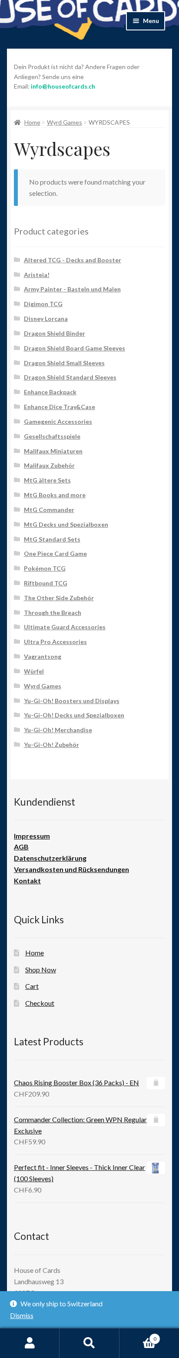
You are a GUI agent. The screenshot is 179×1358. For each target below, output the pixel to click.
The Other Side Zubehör (59, 597)
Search (89, 1343)
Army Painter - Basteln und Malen (72, 289)
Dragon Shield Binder (54, 333)
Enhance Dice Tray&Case (59, 406)
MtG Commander (49, 509)
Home (32, 122)
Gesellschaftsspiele (52, 436)
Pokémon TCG (45, 568)
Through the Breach (52, 612)
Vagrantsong (42, 656)
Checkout (39, 1003)
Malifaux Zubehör (49, 465)
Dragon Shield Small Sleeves (64, 363)
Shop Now (40, 969)
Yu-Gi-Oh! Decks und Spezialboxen (74, 715)
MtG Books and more (55, 495)
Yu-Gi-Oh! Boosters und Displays (71, 700)
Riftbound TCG (45, 583)
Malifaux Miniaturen (53, 451)
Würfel (34, 671)
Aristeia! (37, 274)
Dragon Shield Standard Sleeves (70, 377)
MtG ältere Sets (47, 480)
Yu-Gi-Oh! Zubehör (51, 744)
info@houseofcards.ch (63, 86)
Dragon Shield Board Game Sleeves (74, 348)
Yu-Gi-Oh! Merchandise (58, 730)
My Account (30, 1343)
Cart (32, 986)
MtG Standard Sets (52, 539)
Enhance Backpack (50, 392)
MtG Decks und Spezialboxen (66, 524)
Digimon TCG (43, 303)
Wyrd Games (64, 122)
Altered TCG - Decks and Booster (72, 260)
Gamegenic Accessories (58, 421)
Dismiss (21, 1315)
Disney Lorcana (46, 318)
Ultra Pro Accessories (55, 641)
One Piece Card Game (55, 553)
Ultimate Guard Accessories (65, 627)
